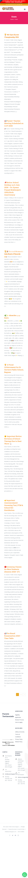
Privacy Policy (18, 739)
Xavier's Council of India (19, 829)
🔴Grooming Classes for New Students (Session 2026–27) (12, 569)
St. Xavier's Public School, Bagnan (11, 826)
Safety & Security (19, 732)
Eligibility (17, 715)
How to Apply (18, 722)
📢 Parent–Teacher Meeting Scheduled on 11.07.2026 (13, 123)
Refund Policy (18, 741)
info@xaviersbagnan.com (9, 774)
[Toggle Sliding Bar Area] (1, 1)
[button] (24, 874)
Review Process (19, 720)
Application (18, 717)
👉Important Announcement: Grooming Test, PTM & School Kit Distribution (13, 505)
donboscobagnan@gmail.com (22, 777)
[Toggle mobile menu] (25, 9)
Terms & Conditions (18, 735)
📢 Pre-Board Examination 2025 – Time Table (12, 635)
